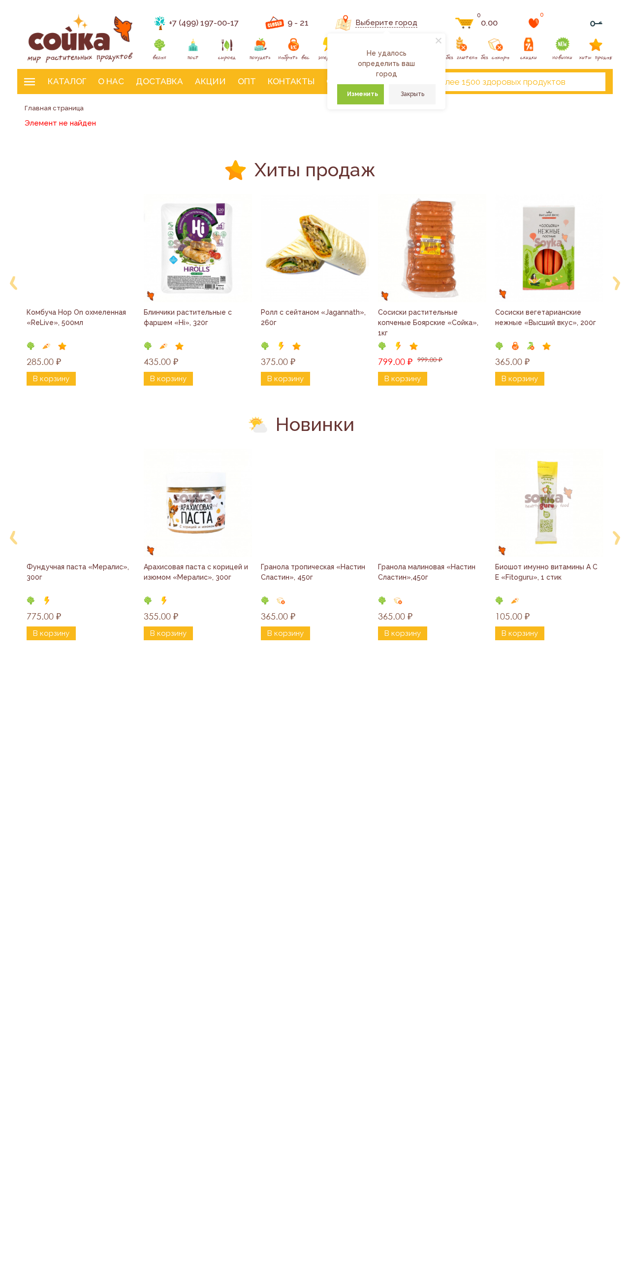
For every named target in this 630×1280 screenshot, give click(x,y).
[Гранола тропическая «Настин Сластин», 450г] (315, 503)
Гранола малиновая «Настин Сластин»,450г (427, 572)
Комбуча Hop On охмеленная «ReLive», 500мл (77, 317)
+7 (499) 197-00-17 (204, 23)
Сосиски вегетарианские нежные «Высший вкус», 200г (545, 317)
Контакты (291, 81)
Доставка (159, 81)
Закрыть (412, 94)
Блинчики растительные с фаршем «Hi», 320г (189, 317)
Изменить (362, 94)
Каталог (67, 81)
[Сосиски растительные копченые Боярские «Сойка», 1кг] (432, 248)
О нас (111, 81)
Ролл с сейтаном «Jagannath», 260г (314, 317)
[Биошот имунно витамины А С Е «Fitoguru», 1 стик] (549, 503)
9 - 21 (298, 23)
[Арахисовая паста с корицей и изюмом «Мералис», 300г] (198, 503)
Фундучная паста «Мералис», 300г (79, 572)
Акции (210, 81)
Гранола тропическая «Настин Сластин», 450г (314, 572)
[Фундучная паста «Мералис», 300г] (81, 503)
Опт (247, 81)
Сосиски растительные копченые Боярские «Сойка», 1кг (429, 322)
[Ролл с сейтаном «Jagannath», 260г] (315, 248)
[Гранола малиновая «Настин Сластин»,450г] (432, 503)
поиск (589, 82)
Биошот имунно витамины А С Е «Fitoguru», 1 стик (547, 572)
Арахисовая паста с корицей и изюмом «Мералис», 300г (197, 572)
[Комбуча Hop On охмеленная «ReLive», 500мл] (81, 248)
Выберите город (386, 22)
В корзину (51, 378)
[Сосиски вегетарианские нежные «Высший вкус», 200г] (549, 248)
